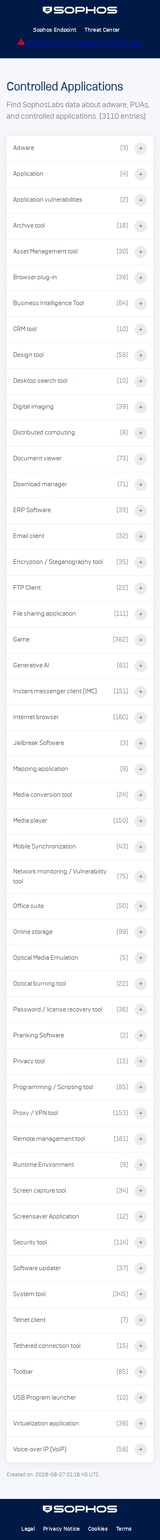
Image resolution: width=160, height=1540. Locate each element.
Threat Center (102, 30)
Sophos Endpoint (54, 30)
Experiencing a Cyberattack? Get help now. (84, 43)
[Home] (80, 12)
